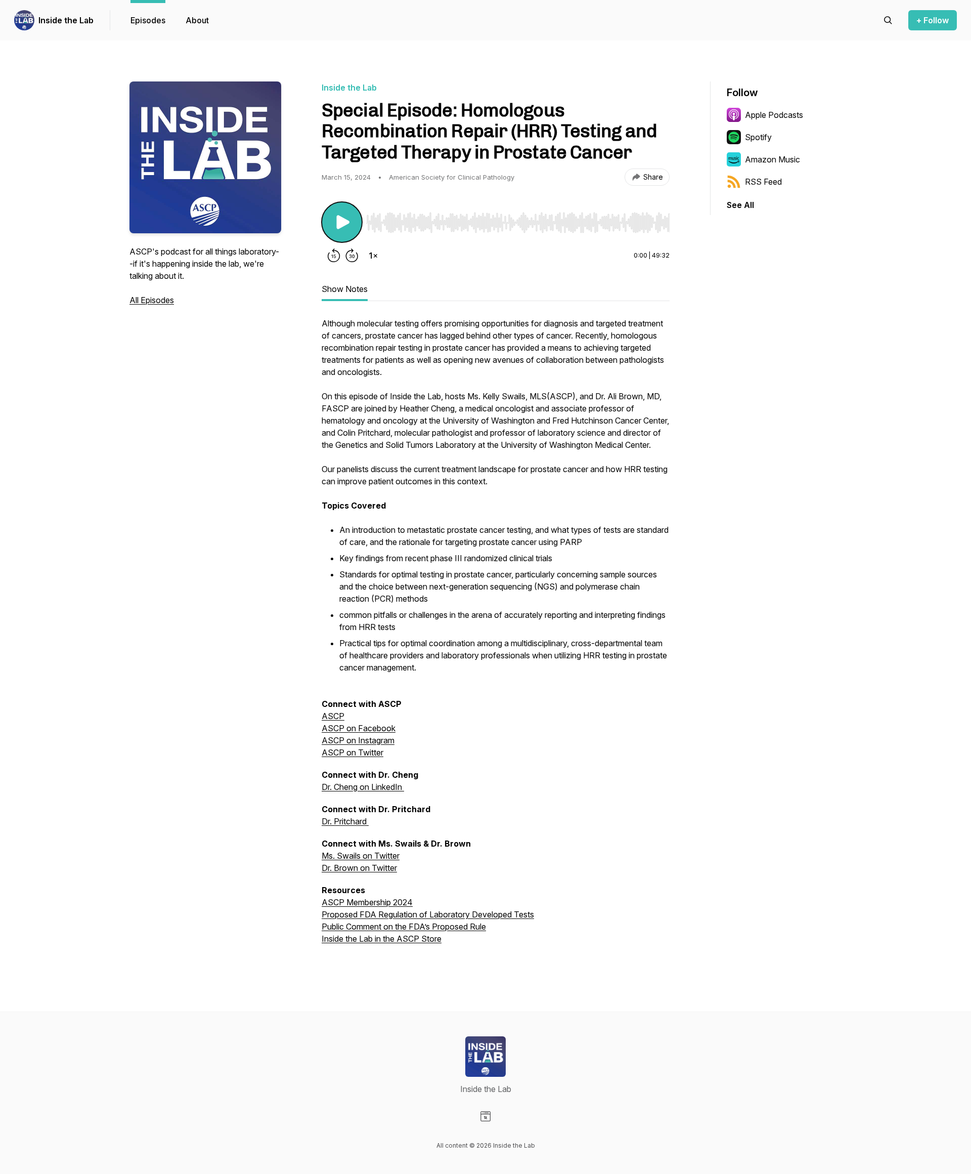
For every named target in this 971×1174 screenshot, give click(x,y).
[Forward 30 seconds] (352, 255)
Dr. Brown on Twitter (359, 868)
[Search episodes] (888, 20)
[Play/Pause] (342, 222)
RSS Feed (763, 182)
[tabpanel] (496, 636)
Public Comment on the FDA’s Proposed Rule (404, 926)
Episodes (147, 20)
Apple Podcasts (774, 115)
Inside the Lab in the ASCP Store (382, 939)
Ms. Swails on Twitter (361, 856)
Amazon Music (772, 159)
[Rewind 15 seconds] (334, 255)
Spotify (758, 137)
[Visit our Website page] (485, 1116)
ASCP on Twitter (352, 752)
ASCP (333, 716)
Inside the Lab (66, 20)
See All (740, 205)
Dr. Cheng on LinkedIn (362, 787)
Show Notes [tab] (345, 289)
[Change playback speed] (373, 255)
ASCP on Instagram (358, 740)
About (197, 20)
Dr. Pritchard (345, 821)
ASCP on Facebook (358, 728)
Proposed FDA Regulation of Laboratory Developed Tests (428, 914)
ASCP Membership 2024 (367, 902)
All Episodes (151, 300)
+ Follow (932, 20)
